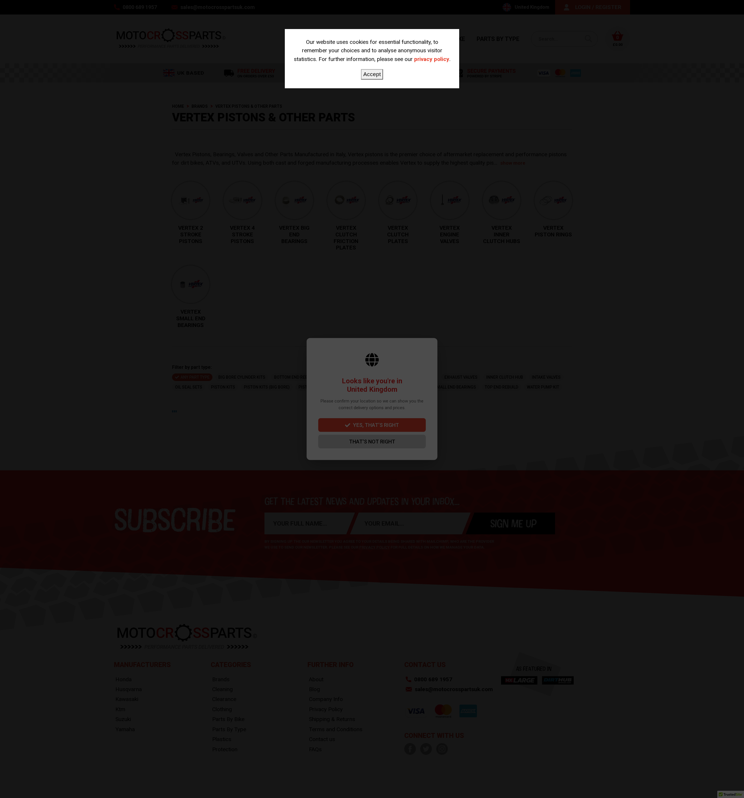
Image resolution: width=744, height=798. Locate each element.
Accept (372, 74)
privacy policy (431, 59)
